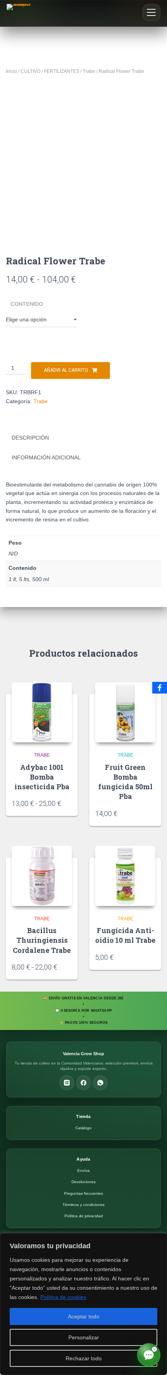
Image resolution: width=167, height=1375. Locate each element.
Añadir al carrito (66, 370)
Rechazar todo (84, 1358)
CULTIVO (30, 71)
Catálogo (83, 1128)
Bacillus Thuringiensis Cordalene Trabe (42, 940)
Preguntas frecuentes (83, 1193)
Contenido (26, 304)
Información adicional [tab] (46, 457)
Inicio (11, 71)
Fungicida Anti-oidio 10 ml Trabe (125, 935)
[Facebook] (83, 1082)
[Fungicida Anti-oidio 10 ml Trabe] (125, 876)
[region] (83, 1304)
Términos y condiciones (83, 1204)
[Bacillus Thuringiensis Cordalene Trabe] (42, 876)
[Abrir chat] (148, 1354)
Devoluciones (83, 1182)
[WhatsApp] (100, 1082)
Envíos (83, 1170)
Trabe (89, 71)
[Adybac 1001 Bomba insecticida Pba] (42, 712)
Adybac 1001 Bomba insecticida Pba (42, 777)
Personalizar (83, 1337)
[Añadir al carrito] (152, 812)
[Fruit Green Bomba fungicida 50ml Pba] (125, 712)
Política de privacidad (83, 1216)
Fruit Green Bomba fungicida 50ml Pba (125, 782)
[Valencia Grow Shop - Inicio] (20, 13)
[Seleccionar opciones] (69, 802)
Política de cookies (63, 1297)
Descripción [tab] (30, 438)
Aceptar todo (83, 1316)
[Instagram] (66, 1082)
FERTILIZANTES (61, 71)
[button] (151, 12)
